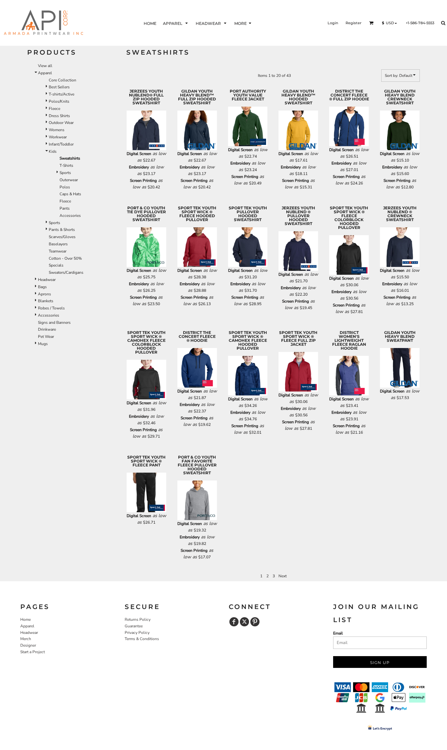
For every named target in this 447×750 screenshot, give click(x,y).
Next (282, 576)
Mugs (43, 343)
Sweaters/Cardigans (66, 272)
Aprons (44, 294)
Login (333, 23)
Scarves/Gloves (62, 236)
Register (354, 23)
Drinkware (47, 329)
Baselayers (58, 244)
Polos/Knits (59, 101)
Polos (65, 187)
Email (338, 633)
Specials (56, 265)
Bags (42, 286)
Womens (56, 129)
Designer (28, 645)
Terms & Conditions (142, 638)
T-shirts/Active (61, 94)
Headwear (47, 279)
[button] (176, 23)
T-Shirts (66, 165)
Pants (65, 208)
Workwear (58, 137)
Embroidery (139, 167)
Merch (25, 638)
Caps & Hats (70, 194)
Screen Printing (143, 180)
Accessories (70, 215)
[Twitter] (244, 621)
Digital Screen (139, 153)
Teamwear (57, 251)
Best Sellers (59, 87)
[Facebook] (234, 621)
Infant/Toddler (61, 144)
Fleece (54, 108)
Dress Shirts (59, 115)
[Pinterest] (254, 621)
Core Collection (62, 80)
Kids (53, 151)
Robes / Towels (51, 308)
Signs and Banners (54, 322)
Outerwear (69, 180)
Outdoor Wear (61, 122)
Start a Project (32, 651)
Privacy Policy (137, 632)
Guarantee (134, 626)
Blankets (45, 301)
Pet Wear (46, 336)
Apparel (45, 73)
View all (45, 65)
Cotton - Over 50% (65, 258)
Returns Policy (138, 619)
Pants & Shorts (62, 229)
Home (25, 619)
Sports (65, 172)
